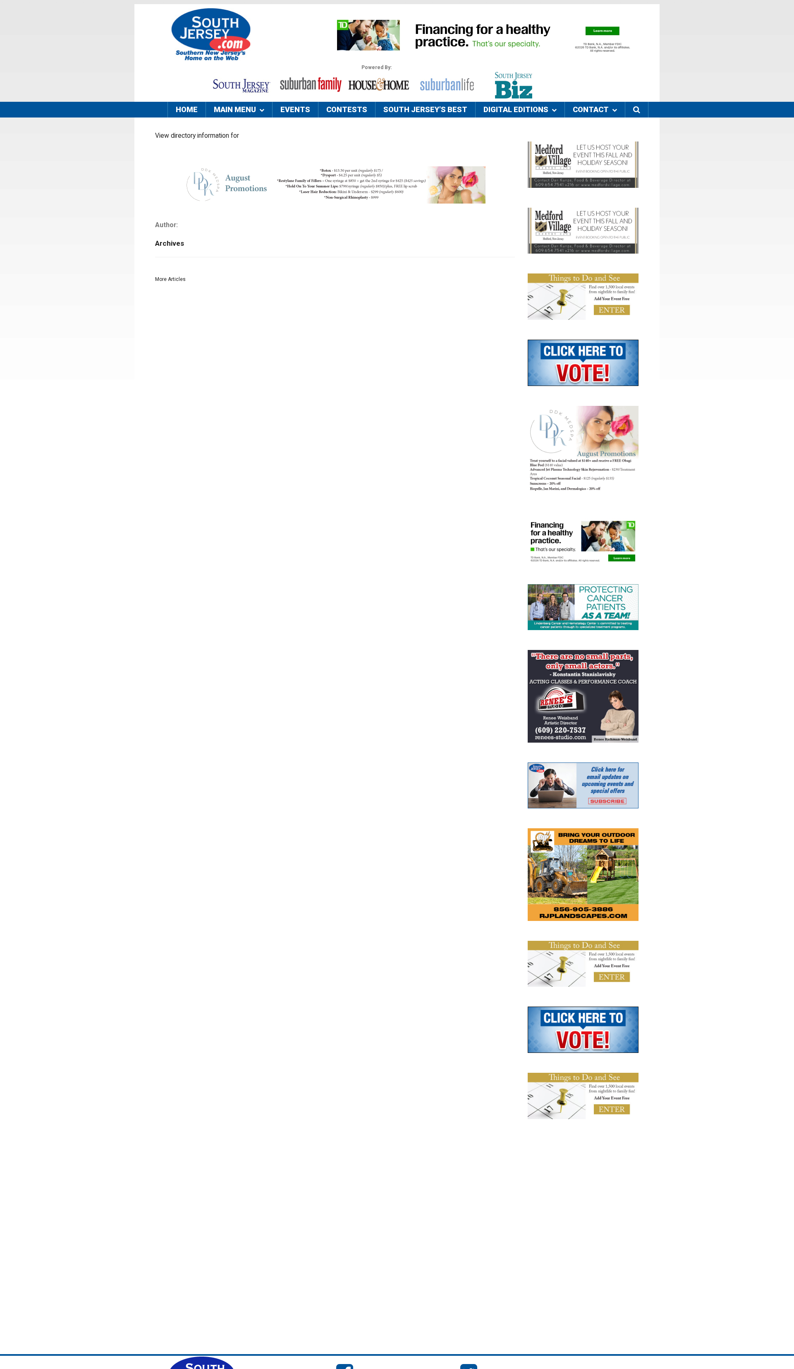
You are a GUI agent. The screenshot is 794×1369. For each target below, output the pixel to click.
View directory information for (197, 135)
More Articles (170, 279)
